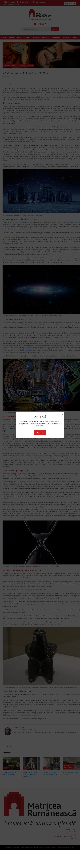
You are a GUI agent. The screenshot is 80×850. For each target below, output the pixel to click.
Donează (40, 433)
